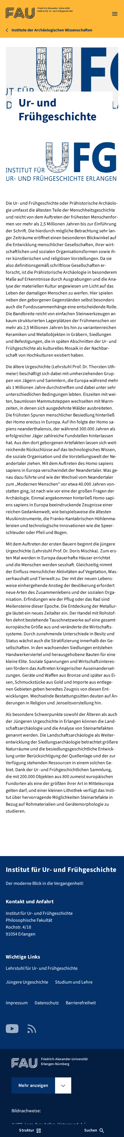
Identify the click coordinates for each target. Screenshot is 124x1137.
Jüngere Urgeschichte (27, 982)
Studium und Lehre (74, 982)
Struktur (26, 1130)
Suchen (90, 1130)
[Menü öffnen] (114, 13)
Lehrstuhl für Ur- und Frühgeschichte (42, 968)
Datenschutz (47, 1003)
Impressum (17, 1003)
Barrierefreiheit (81, 1003)
